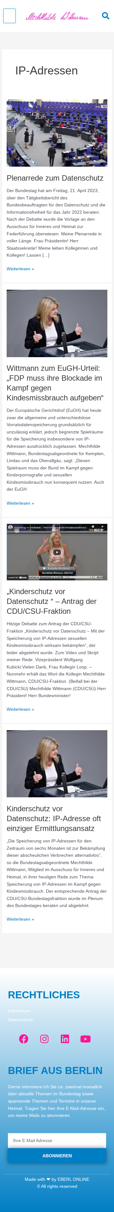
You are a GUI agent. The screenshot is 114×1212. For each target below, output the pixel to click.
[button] (9, 16)
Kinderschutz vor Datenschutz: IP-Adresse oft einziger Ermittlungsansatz (54, 819)
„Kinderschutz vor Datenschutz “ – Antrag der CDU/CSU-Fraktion (52, 601)
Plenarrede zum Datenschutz (55, 178)
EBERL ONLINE (73, 1179)
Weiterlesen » (20, 268)
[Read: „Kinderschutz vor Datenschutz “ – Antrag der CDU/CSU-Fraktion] (57, 552)
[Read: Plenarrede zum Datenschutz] (57, 132)
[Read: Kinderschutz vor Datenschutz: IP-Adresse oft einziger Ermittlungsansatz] (57, 763)
